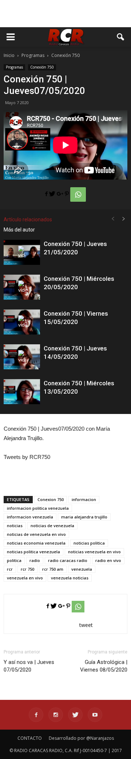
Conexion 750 (50, 499)
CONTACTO (29, 738)
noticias (15, 525)
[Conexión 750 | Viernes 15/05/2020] (22, 322)
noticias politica (89, 543)
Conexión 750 (42, 67)
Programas (14, 67)
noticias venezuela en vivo (94, 551)
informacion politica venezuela (38, 508)
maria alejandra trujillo (84, 517)
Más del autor (19, 230)
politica (14, 560)
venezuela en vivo (25, 577)
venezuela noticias (69, 577)
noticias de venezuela (52, 525)
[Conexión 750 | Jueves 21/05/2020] (22, 252)
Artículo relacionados (28, 219)
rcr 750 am (52, 569)
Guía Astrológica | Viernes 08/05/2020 (103, 666)
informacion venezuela (30, 517)
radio (34, 560)
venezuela (81, 569)
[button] (121, 37)
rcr (10, 569)
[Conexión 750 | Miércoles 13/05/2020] (22, 391)
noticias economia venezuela (36, 543)
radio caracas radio (67, 560)
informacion (84, 499)
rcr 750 (27, 569)
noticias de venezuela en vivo (36, 534)
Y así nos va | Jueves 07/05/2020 (29, 666)
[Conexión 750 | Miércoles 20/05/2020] (22, 287)
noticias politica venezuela (33, 551)
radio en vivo (108, 560)
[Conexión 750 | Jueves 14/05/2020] (22, 356)
